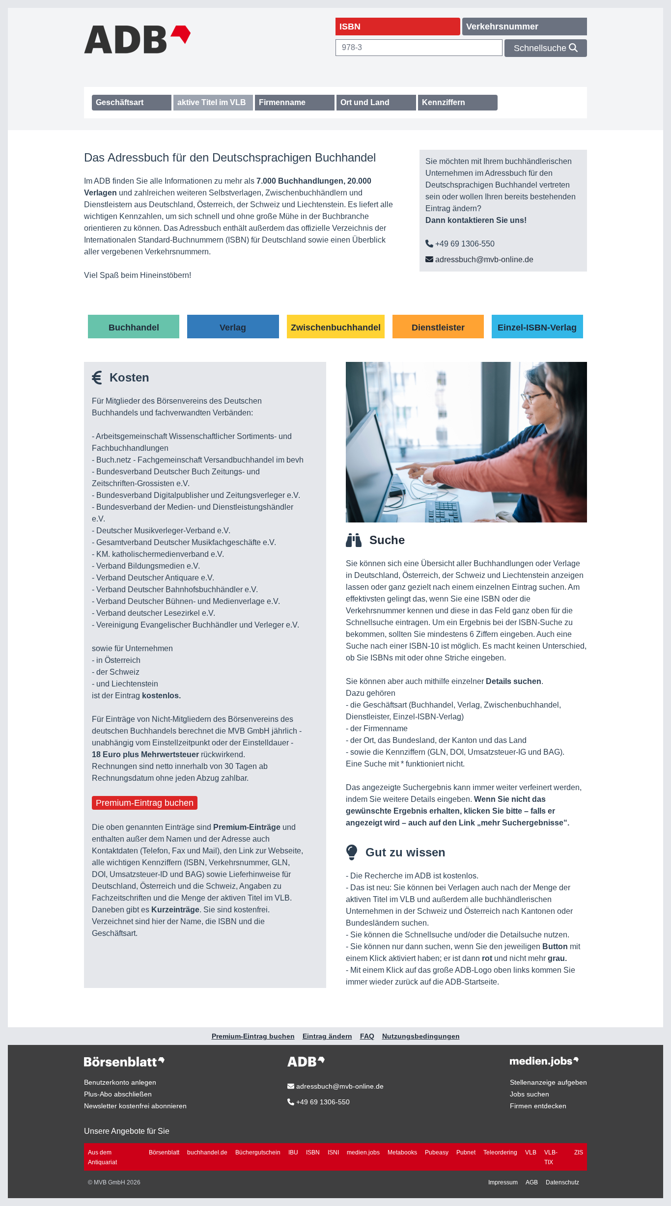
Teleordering (500, 1152)
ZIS (578, 1152)
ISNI (333, 1152)
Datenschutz (562, 1182)
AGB (532, 1182)
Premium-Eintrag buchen (145, 803)
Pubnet (465, 1152)
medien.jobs (363, 1152)
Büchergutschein (257, 1152)
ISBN (313, 1152)
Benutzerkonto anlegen (120, 1082)
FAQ (367, 1036)
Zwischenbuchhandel (336, 327)
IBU (293, 1152)
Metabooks (402, 1152)
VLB (530, 1152)
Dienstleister (438, 327)
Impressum (503, 1182)
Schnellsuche (541, 48)
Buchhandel (134, 327)
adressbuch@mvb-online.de (483, 259)
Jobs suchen (529, 1094)
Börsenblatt (164, 1152)
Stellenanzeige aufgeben (548, 1082)
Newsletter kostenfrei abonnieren (135, 1106)
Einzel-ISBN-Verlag (537, 327)
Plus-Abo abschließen (118, 1094)
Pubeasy (436, 1152)
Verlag (233, 327)
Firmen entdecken (538, 1106)
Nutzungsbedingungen (421, 1036)
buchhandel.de (207, 1152)
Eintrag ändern (327, 1036)
